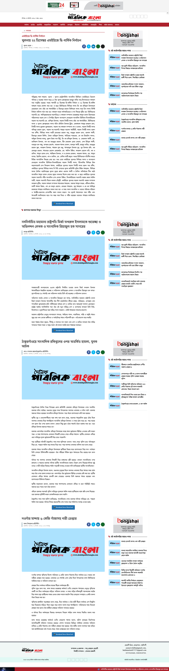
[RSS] (145, 16)
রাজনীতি (39, 25)
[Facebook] (131, 16)
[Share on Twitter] (89, 46)
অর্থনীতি (62, 25)
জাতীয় (33, 25)
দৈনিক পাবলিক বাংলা (35, 660)
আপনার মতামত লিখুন (32, 210)
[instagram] (138, 16)
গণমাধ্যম (28, 31)
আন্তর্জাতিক (47, 25)
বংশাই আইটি (144, 660)
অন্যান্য (117, 25)
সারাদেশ (55, 25)
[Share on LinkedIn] (93, 46)
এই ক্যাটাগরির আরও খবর (121, 51)
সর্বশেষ (26, 25)
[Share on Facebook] (84, 46)
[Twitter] (134, 16)
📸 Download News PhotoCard (63, 204)
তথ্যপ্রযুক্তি (94, 25)
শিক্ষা (100, 25)
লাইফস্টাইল (85, 25)
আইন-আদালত (108, 25)
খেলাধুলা (70, 25)
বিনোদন (77, 25)
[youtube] (142, 16)
